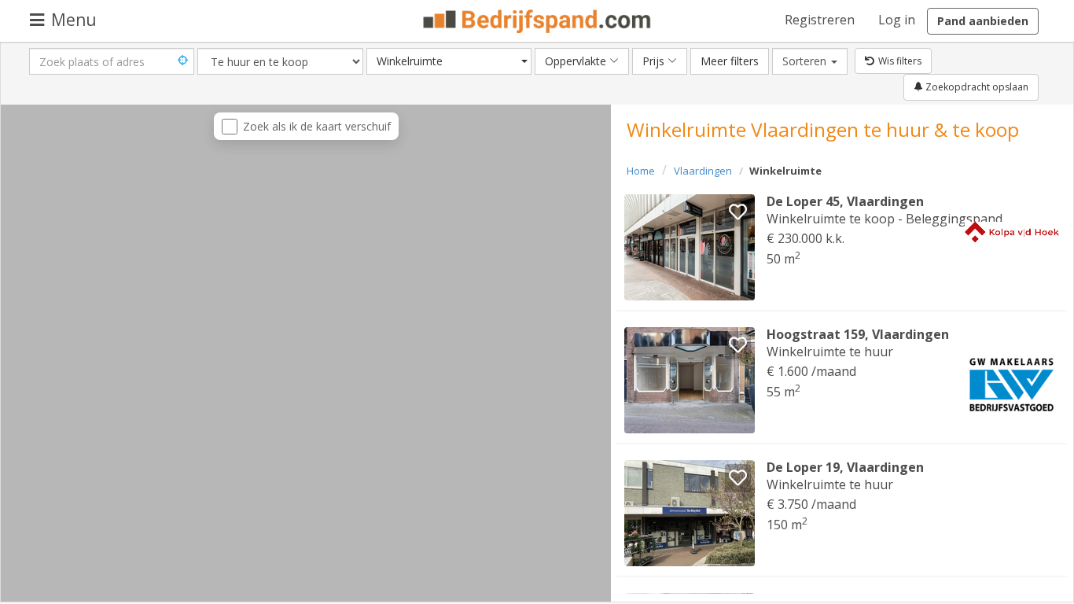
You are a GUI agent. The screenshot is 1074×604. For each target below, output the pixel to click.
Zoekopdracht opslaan (975, 87)
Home (641, 171)
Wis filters (899, 61)
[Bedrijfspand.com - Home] (537, 21)
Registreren (820, 19)
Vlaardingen (703, 171)
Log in (896, 19)
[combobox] (448, 61)
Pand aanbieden (982, 20)
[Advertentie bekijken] (689, 247)
